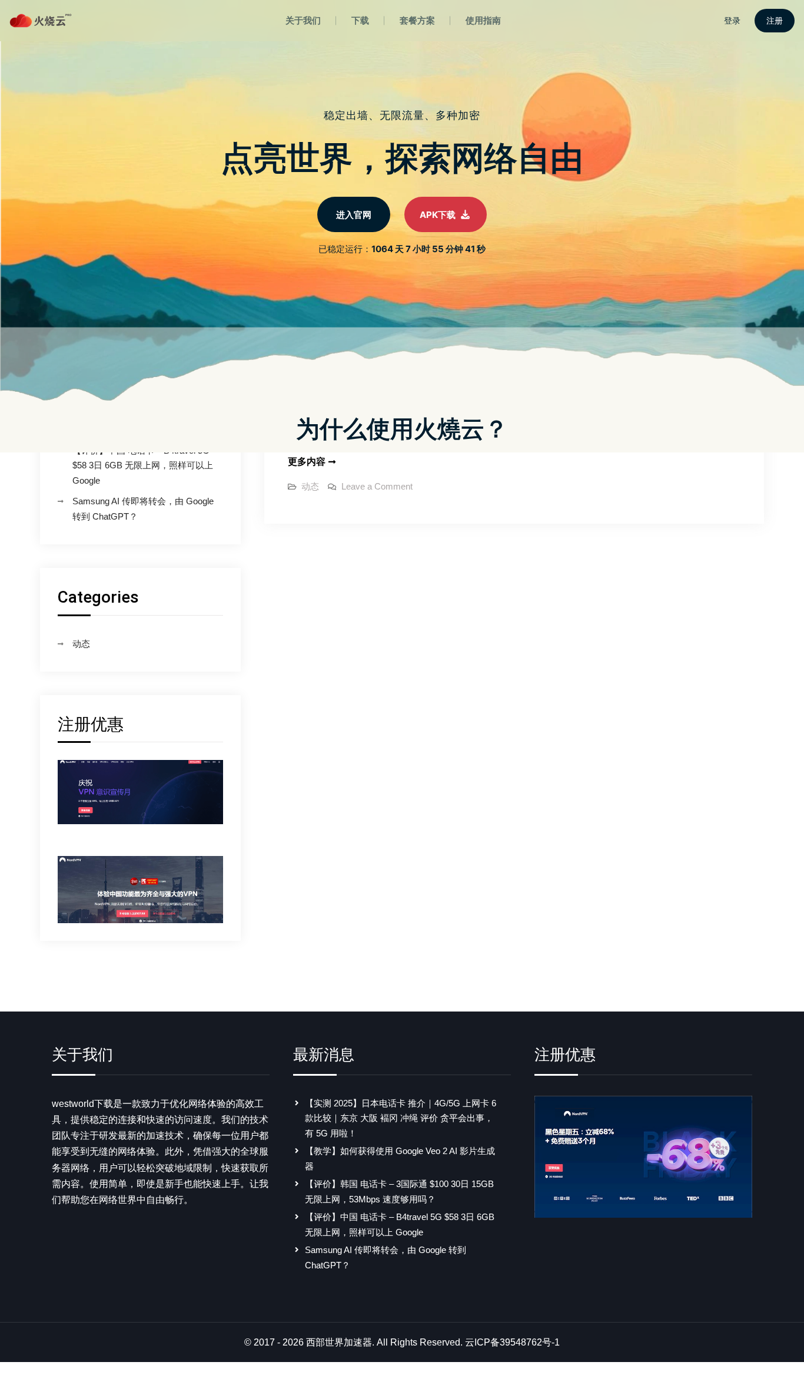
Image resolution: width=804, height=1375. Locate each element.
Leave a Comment (377, 486)
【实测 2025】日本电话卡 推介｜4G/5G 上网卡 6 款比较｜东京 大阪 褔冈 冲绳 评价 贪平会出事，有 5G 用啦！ (400, 1118)
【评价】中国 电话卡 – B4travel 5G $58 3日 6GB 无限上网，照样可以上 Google (142, 465)
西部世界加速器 (339, 1342)
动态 (310, 486)
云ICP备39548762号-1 (512, 1342)
